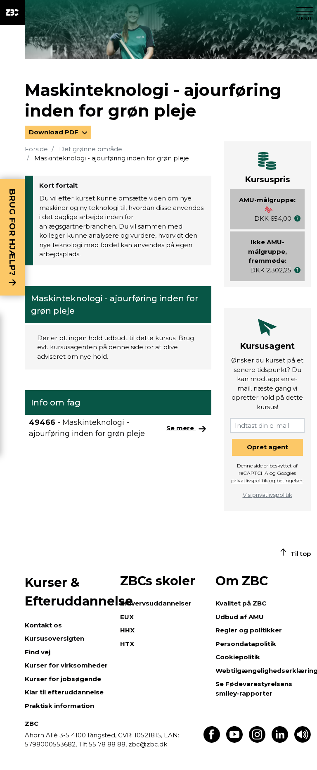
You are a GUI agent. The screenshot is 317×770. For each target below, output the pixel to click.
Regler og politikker (248, 630)
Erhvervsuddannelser (156, 603)
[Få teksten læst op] (302, 740)
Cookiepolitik (237, 657)
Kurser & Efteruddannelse (68, 592)
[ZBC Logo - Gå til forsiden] (12, 12)
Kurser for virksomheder (66, 665)
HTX (127, 644)
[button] (297, 218)
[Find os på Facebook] (211, 740)
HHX (127, 630)
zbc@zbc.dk (147, 744)
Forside (36, 149)
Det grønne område (90, 149)
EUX (127, 617)
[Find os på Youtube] (234, 740)
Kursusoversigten (54, 638)
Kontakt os (43, 625)
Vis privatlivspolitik (267, 494)
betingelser (290, 480)
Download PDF (54, 132)
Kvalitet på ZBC (240, 603)
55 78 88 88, (107, 744)
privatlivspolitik (249, 480)
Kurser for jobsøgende (63, 679)
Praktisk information (59, 706)
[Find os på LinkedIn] (280, 740)
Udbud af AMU (239, 617)
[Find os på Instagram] (257, 740)
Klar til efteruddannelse (64, 692)
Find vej (37, 652)
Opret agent (267, 447)
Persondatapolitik (245, 644)
